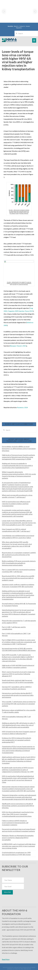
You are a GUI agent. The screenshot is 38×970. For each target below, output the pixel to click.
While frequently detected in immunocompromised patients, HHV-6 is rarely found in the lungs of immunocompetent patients (19, 475)
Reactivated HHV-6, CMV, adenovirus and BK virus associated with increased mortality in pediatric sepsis (18, 578)
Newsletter (10, 26)
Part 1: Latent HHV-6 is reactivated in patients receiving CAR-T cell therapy (18, 571)
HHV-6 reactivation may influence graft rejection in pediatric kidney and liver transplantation (16, 504)
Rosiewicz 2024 (22, 407)
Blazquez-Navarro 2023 (18, 346)
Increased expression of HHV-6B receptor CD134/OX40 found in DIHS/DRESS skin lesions (19, 649)
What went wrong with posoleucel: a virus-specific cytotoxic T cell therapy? (17, 496)
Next (34, 11)
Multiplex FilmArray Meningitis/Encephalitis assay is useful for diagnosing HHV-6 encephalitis (18, 838)
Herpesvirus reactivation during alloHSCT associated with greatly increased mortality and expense (18, 695)
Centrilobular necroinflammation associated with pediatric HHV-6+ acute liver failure (18, 537)
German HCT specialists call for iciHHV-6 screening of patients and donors (16, 688)
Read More (5, 959)
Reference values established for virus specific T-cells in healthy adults (18, 711)
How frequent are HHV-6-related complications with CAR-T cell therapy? (16, 530)
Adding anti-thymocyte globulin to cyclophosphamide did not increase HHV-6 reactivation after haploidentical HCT (17, 465)
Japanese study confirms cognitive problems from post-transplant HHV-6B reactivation (18, 585)
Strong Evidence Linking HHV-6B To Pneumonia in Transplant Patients (19, 605)
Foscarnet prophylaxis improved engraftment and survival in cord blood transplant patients (18, 830)
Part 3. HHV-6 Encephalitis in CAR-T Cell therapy (16, 634)
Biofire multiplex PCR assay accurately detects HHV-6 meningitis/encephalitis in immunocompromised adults (19, 563)
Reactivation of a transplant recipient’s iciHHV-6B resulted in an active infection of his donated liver (19, 555)
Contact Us (22, 26)
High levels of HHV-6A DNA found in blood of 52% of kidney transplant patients (18, 666)
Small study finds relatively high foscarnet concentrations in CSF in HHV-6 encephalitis (17, 681)
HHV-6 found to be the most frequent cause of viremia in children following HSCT (19, 733)
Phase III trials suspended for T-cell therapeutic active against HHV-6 (19, 622)
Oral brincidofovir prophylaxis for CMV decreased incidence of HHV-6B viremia (16, 853)
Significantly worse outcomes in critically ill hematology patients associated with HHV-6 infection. (18, 806)
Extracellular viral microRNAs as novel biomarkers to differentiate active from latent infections (19, 449)
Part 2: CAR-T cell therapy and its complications (14, 628)
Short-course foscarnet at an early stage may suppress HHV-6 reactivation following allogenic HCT (18, 674)
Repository (19, 28)
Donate (28, 26)
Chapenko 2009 (13, 311)
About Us (16, 26)
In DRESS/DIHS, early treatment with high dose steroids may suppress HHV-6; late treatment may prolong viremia (18, 846)
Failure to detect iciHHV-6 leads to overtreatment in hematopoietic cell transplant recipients (15, 823)
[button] (34, 40)
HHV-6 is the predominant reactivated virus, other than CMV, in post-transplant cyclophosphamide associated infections (18, 814)
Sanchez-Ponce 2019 (26, 311)
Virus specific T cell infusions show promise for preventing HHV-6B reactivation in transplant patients (19, 704)
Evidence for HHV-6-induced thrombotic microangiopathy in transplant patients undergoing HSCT (16, 740)
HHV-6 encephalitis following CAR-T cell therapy (16, 718)
